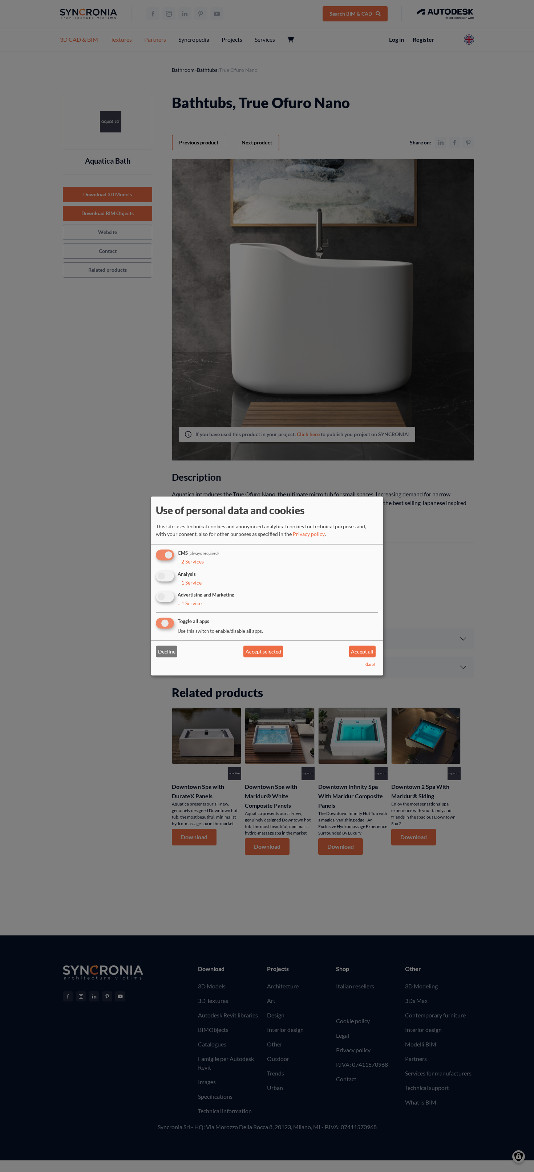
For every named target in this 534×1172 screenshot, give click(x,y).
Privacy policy (309, 534)
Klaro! (369, 664)
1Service (190, 582)
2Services (191, 561)
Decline (166, 651)
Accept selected (263, 651)
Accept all (362, 651)
